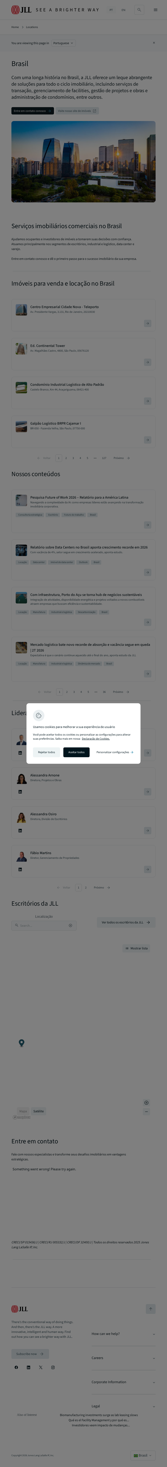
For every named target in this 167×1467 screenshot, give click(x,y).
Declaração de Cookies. (96, 739)
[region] (83, 733)
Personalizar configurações (115, 752)
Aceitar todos (76, 752)
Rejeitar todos (46, 752)
